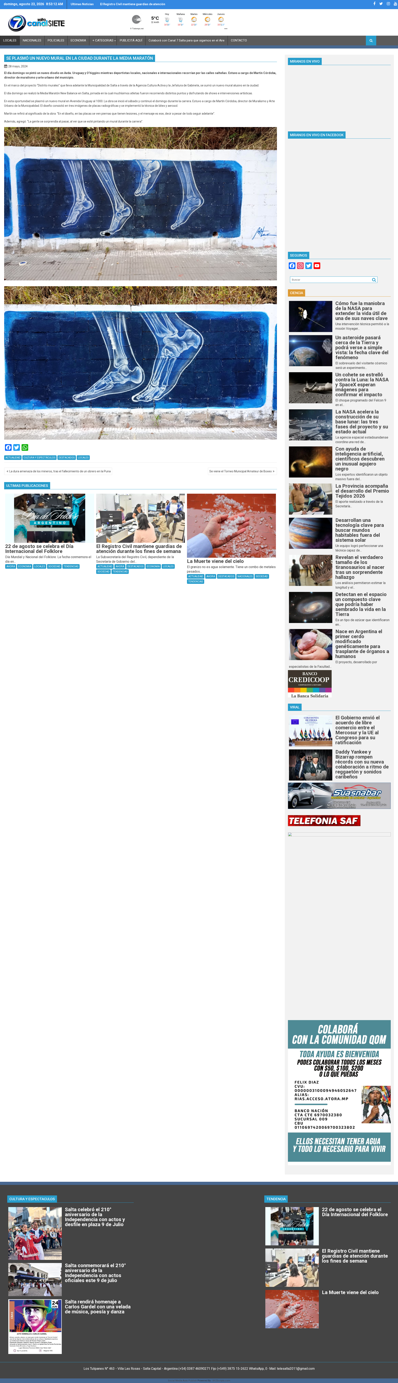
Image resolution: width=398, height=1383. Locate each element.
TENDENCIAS (71, 566)
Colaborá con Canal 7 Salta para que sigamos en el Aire (186, 40)
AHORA (10, 566)
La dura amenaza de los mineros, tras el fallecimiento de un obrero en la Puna (60, 471)
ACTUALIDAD (12, 457)
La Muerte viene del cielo (117, 4)
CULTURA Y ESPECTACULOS (32, 1199)
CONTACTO (239, 40)
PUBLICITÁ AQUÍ (131, 40)
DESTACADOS (67, 457)
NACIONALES (32, 40)
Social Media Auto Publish (182, 1380)
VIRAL (295, 707)
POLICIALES (56, 40)
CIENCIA (296, 293)
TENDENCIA (276, 1199)
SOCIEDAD (54, 566)
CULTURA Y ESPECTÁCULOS (39, 457)
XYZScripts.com (221, 1380)
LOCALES (9, 40)
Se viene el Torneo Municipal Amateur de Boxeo (240, 471)
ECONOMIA (78, 40)
